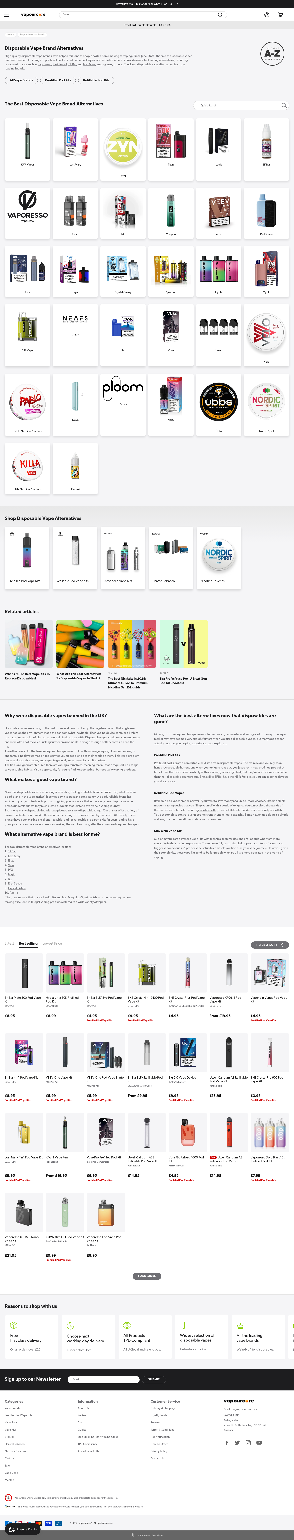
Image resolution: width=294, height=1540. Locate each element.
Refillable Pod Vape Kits (72, 581)
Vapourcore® (85, 1523)
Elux (11, 860)
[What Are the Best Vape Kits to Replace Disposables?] (29, 644)
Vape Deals (11, 1473)
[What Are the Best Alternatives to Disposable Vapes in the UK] (80, 644)
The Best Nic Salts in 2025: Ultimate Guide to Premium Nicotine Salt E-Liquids (128, 683)
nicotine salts (207, 810)
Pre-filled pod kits (165, 763)
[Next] (284, 549)
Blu (10, 879)
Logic (11, 874)
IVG (10, 870)
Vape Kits (10, 1429)
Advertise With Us (88, 1451)
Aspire (14, 892)
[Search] (220, 15)
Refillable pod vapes (167, 801)
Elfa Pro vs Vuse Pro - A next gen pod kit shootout (183, 681)
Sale (7, 1465)
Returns (155, 1422)
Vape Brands (12, 1408)
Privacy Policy (159, 1451)
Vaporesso (44, 64)
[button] (7, 15)
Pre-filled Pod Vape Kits (24, 581)
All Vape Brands (21, 80)
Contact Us (157, 1458)
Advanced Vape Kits (118, 581)
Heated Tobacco (163, 581)
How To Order (159, 1444)
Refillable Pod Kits (96, 80)
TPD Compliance (88, 1444)
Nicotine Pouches (212, 581)
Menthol (10, 1480)
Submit (154, 1379)
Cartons (9, 1458)
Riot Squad (60, 64)
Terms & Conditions (162, 1429)
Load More (147, 1276)
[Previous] (10, 549)
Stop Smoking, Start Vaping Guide (98, 1437)
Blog (80, 1422)
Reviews (83, 1415)
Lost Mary (89, 64)
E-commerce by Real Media (149, 1535)
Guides (82, 1429)
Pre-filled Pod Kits (58, 80)
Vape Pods (11, 1422)
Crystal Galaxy (17, 888)
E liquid (9, 1437)
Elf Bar (72, 64)
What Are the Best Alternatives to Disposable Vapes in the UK (78, 676)
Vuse (11, 865)
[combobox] (143, 14)
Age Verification (160, 1437)
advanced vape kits (191, 839)
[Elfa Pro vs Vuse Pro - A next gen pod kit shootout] (184, 644)
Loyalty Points (159, 1415)
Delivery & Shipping (163, 1408)
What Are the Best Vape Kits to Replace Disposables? (27, 676)
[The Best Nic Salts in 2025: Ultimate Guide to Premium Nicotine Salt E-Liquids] (132, 644)
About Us (83, 1408)
